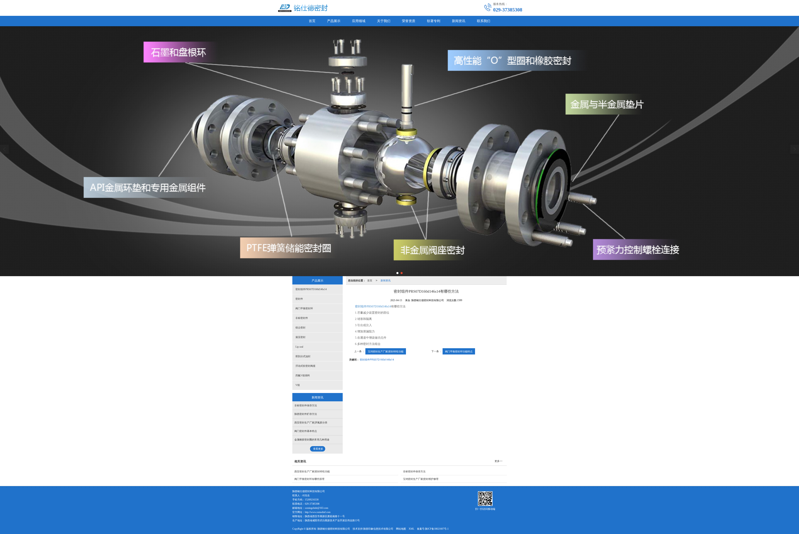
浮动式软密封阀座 (305, 365)
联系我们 (483, 21)
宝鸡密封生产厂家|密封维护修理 (420, 479)
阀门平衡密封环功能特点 (459, 351)
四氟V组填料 (302, 375)
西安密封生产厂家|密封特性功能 (312, 471)
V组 (297, 385)
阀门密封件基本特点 (305, 431)
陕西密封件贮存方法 (305, 414)
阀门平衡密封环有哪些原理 (309, 479)
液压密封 (300, 337)
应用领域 (358, 21)
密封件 (299, 298)
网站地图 (401, 528)
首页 (312, 21)
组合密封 (300, 327)
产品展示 (333, 21)
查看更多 (318, 448)
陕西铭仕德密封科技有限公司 (334, 528)
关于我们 (383, 21)
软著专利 (433, 21)
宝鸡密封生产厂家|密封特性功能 (385, 351)
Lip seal (299, 346)
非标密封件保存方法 (305, 405)
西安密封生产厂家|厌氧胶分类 (310, 422)
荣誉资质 (408, 21)
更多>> (498, 461)
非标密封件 (301, 318)
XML (411, 528)
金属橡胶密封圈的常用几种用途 (311, 439)
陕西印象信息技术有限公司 (378, 528)
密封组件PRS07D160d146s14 (373, 306)
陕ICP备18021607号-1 (437, 528)
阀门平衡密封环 (304, 308)
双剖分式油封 (302, 356)
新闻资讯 (458, 21)
